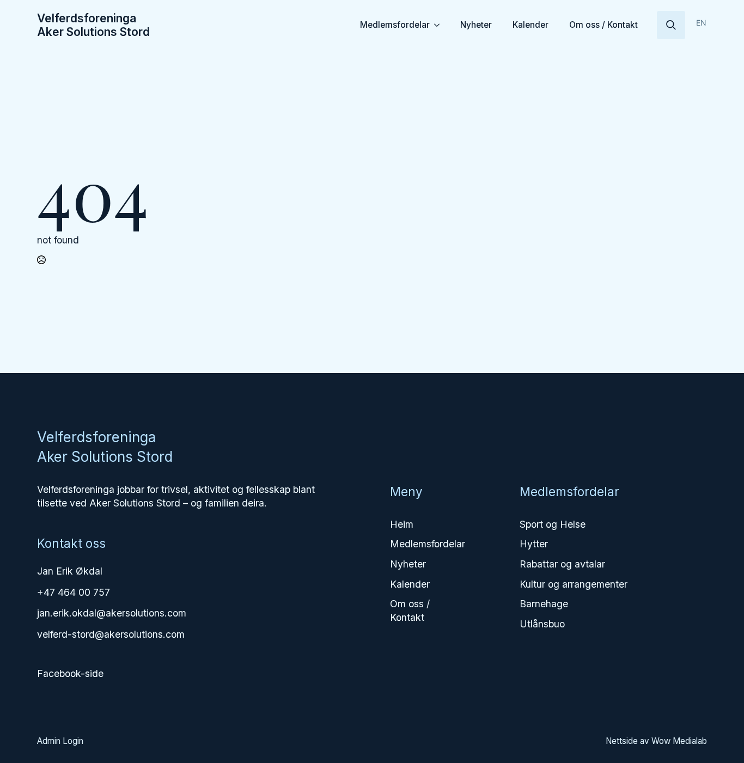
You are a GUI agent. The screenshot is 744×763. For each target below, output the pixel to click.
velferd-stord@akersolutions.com (111, 634)
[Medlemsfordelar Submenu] (439, 25)
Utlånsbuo (542, 624)
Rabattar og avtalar (562, 564)
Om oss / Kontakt (603, 25)
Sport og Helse (553, 524)
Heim (401, 524)
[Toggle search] (671, 25)
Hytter (534, 544)
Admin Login (60, 741)
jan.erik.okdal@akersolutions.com (111, 613)
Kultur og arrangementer (573, 584)
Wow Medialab (679, 741)
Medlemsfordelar (395, 25)
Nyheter (476, 25)
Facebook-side (70, 673)
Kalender (530, 25)
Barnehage (544, 603)
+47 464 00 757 (73, 592)
